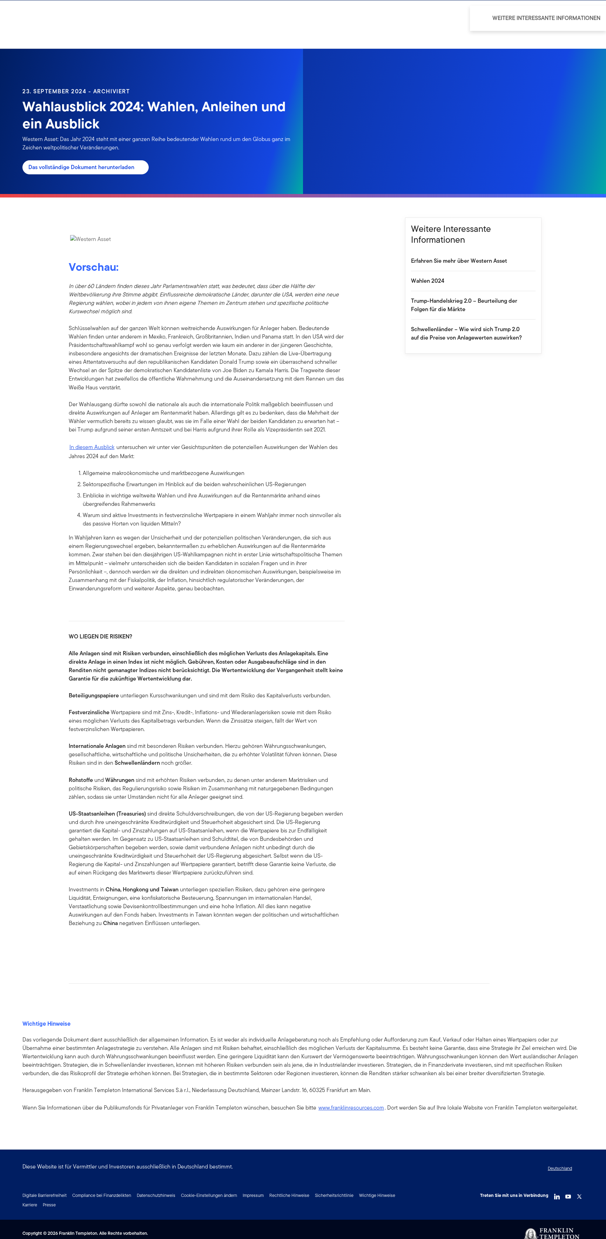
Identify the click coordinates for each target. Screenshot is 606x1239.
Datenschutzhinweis (156, 1195)
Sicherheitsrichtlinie (334, 1195)
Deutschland (560, 1168)
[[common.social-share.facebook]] (74, 945)
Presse (49, 1204)
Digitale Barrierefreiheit (44, 1195)
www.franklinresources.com (351, 1108)
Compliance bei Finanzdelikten (101, 1195)
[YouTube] (568, 1195)
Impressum (253, 1195)
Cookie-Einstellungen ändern (209, 1195)
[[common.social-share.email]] (108, 945)
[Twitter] (579, 1195)
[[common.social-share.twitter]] (96, 945)
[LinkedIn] (557, 1195)
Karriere (29, 1204)
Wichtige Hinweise (377, 1195)
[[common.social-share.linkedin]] (85, 945)
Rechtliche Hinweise (289, 1195)
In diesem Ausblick (91, 447)
